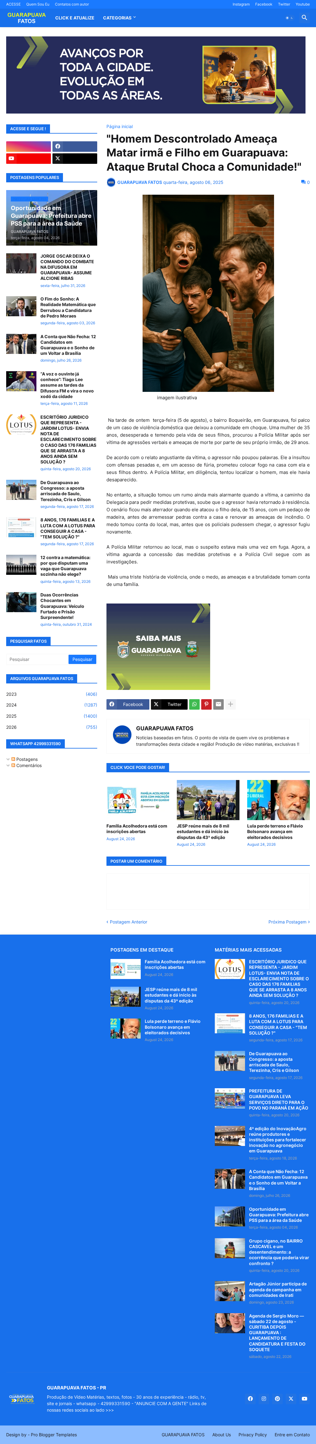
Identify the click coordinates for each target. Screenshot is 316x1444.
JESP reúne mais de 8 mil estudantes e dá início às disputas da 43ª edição (203, 831)
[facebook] (74, 146)
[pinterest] (277, 1399)
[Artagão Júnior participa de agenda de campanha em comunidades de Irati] (230, 1291)
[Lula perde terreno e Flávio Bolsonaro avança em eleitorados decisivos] (278, 800)
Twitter (284, 4)
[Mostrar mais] (230, 704)
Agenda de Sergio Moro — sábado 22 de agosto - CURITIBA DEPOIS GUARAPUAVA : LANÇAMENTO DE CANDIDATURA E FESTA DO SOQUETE (277, 1332)
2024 (51, 704)
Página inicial (119, 126)
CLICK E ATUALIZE (74, 17)
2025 (51, 716)
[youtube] (28, 158)
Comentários (28, 765)
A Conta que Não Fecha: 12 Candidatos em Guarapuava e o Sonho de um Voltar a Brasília (68, 345)
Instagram (241, 4)
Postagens (26, 759)
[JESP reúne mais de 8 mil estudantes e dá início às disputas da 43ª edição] (208, 800)
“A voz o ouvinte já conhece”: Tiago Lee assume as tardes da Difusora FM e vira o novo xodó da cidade (67, 385)
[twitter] (74, 158)
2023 (51, 694)
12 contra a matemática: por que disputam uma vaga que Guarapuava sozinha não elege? (65, 566)
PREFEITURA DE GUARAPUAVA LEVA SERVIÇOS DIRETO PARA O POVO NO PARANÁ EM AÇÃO (278, 1099)
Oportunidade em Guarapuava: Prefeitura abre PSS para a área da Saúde (279, 1214)
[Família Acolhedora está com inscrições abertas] (137, 800)
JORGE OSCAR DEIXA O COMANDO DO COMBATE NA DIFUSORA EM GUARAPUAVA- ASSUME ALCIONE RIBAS (67, 267)
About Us (221, 1434)
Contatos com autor (72, 4)
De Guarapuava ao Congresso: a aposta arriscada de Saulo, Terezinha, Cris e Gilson (65, 491)
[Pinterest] (206, 704)
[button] (289, 18)
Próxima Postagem (287, 921)
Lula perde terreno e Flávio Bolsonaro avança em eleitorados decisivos (275, 831)
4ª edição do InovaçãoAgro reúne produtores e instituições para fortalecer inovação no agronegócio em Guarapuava (277, 1140)
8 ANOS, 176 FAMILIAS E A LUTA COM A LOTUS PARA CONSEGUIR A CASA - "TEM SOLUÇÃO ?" (67, 528)
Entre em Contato (292, 1434)
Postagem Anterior (128, 921)
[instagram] (28, 146)
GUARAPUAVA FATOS (164, 728)
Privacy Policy (253, 1434)
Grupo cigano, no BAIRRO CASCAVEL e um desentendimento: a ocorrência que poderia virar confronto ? (279, 1252)
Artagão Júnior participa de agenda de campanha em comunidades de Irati (278, 1289)
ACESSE (13, 4)
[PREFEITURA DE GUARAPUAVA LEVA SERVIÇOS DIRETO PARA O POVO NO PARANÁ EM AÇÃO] (230, 1098)
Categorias (117, 17)
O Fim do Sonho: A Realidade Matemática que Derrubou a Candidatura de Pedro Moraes (68, 307)
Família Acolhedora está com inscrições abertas (136, 828)
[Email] (218, 704)
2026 (51, 727)
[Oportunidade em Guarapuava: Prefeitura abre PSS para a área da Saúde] (230, 1216)
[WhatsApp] (194, 704)
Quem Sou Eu (37, 4)
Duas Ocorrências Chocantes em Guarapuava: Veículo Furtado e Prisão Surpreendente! (62, 606)
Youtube (303, 4)
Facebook (263, 4)
